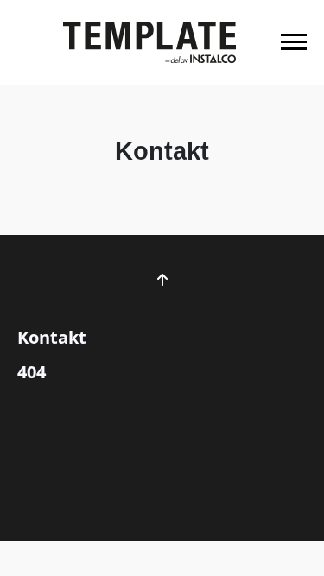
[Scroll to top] (162, 279)
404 (31, 371)
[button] (294, 41)
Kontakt (51, 337)
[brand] (149, 42)
